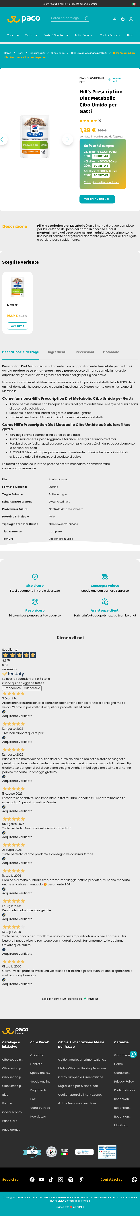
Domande (111, 352)
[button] (67, 139)
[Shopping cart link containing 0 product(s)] (123, 19)
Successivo (32, 688)
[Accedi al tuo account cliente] (114, 19)
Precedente (12, 688)
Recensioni (85, 352)
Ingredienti (57, 352)
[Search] (87, 18)
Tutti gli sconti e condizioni (101, 182)
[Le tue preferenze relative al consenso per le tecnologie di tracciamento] (133, 1209)
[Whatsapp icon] (133, 1054)
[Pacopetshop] (32, 1179)
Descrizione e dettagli (20, 352)
